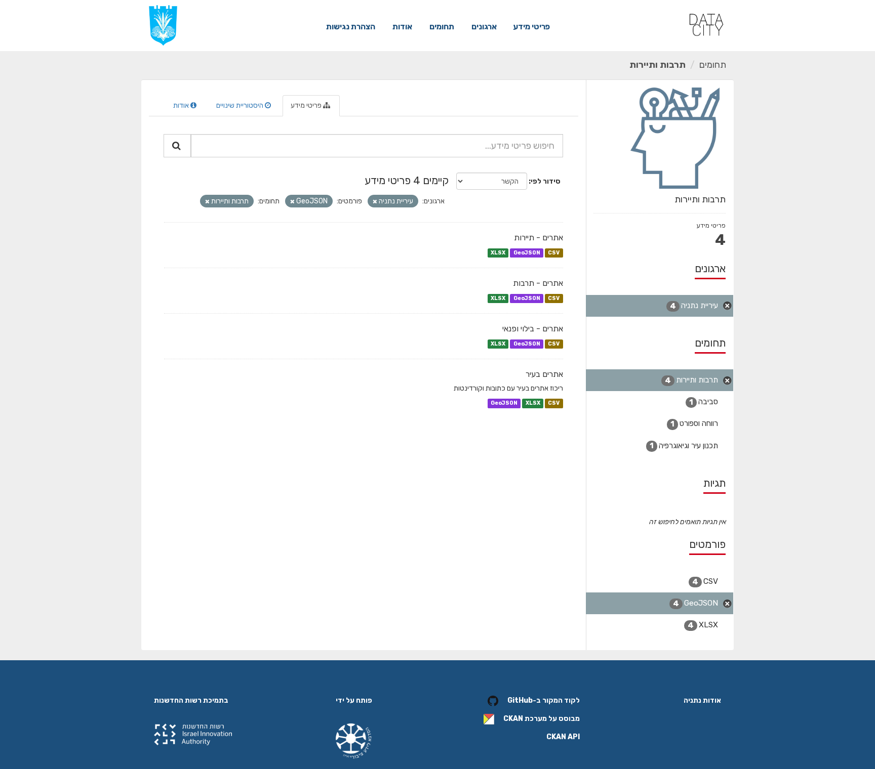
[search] (177, 145)
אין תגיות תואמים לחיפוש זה (687, 522)
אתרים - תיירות (538, 237)
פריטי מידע (531, 26)
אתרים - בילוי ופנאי (532, 328)
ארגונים (484, 26)
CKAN (513, 718)
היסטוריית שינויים (240, 105)
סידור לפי (546, 181)
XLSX (498, 252)
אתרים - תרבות (538, 283)
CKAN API (563, 737)
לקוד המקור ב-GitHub (543, 700)
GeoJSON (526, 252)
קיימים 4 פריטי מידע (407, 180)
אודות (402, 26)
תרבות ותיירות (657, 64)
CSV (554, 252)
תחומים (441, 26)
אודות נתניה (702, 700)
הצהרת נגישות (350, 26)
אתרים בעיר (544, 374)
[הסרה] (375, 201)
